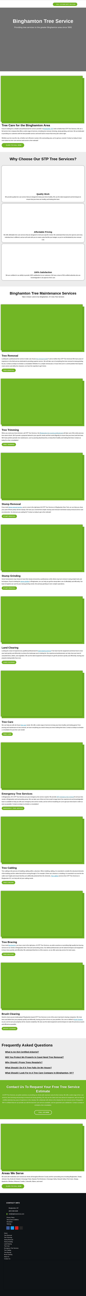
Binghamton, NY (48, 128)
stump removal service (15, 507)
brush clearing (78, 1019)
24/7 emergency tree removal (65, 797)
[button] (34, 3)
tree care (23, 725)
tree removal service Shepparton (73, 1100)
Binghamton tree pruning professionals (51, 433)
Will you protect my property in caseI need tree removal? (34, 1057)
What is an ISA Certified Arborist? (22, 1052)
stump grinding (24, 581)
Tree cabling (54, 876)
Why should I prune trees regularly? (23, 1062)
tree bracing (12, 945)
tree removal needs (42, 359)
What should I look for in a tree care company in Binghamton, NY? (39, 1073)
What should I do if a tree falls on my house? (28, 1067)
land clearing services (44, 651)
